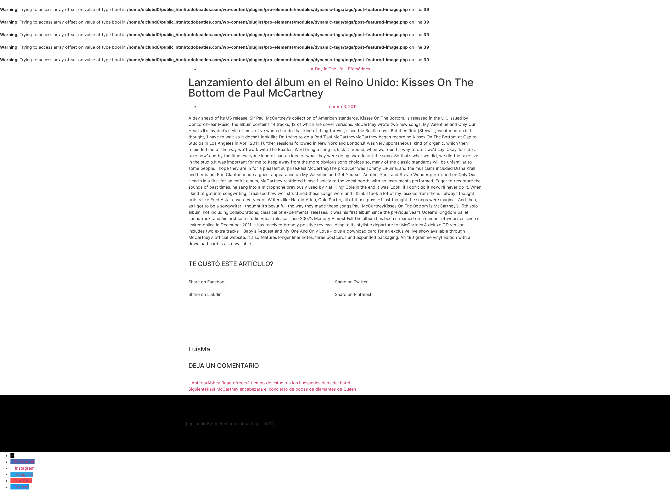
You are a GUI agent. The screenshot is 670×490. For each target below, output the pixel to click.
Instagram (25, 468)
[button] (261, 278)
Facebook (25, 461)
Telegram (24, 474)
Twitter (22, 486)
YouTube (23, 480)
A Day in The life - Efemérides (340, 68)
